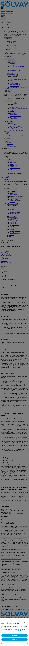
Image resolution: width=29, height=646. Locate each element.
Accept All (14, 635)
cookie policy (19, 630)
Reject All (14, 639)
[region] (14, 632)
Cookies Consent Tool (14, 643)
